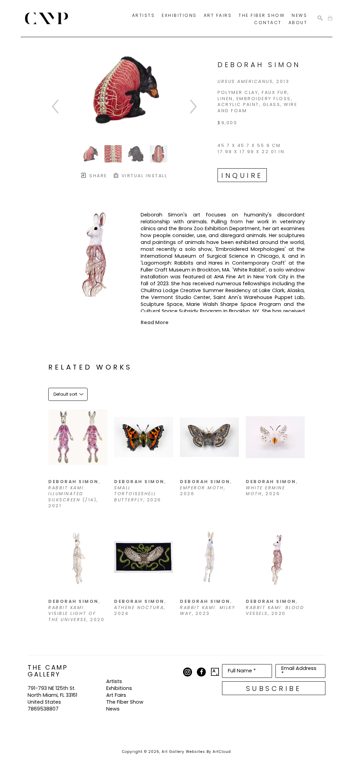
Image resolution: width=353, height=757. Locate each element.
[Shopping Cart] (330, 18)
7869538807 (43, 708)
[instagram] (187, 672)
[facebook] (201, 672)
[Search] (320, 18)
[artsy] (215, 672)
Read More (155, 322)
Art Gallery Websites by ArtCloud (196, 751)
